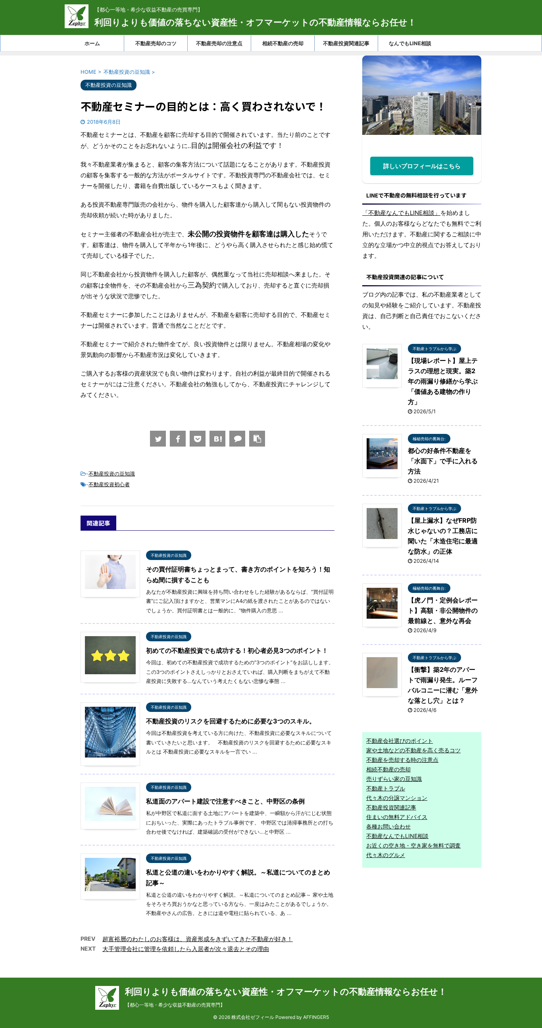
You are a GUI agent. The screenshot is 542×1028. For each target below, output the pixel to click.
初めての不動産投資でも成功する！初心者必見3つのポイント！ (237, 650)
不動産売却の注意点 (219, 43)
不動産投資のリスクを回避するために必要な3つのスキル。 (230, 721)
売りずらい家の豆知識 (394, 778)
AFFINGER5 (316, 1017)
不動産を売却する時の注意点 (402, 759)
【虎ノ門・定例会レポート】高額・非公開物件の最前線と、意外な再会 (443, 610)
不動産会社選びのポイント (399, 740)
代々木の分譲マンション (396, 797)
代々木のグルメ (385, 855)
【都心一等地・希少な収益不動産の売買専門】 (175, 1005)
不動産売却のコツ (156, 43)
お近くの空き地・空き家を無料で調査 (413, 845)
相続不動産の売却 (283, 43)
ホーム (92, 43)
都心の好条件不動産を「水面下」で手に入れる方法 (443, 461)
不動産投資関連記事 (346, 43)
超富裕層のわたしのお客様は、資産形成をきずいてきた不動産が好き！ (197, 939)
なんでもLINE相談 (410, 43)
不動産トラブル (385, 788)
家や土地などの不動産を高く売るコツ (413, 750)
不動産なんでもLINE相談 (397, 835)
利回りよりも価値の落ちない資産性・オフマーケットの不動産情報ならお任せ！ (255, 22)
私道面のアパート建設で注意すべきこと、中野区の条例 (225, 801)
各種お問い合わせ (388, 826)
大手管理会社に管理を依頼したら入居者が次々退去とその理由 (185, 949)
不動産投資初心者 (109, 484)
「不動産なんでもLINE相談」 (401, 213)
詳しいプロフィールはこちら (422, 166)
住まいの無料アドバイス (396, 816)
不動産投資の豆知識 (111, 473)
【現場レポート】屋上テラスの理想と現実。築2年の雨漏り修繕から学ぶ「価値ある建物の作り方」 (443, 381)
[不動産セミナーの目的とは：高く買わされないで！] (217, 439)
